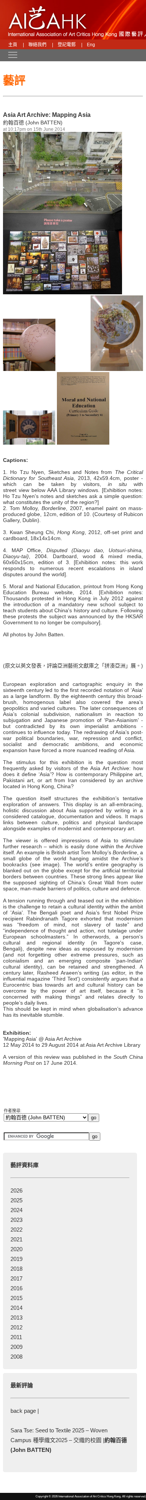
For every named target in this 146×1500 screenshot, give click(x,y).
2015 (16, 1298)
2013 (16, 1317)
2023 (16, 1220)
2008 (16, 1356)
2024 (16, 1210)
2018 (16, 1268)
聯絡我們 (37, 44)
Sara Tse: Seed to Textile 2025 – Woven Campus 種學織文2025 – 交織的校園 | (68, 1440)
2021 (16, 1239)
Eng (91, 44)
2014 (16, 1308)
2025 (16, 1200)
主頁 (12, 44)
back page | (24, 1411)
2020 (16, 1249)
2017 (16, 1278)
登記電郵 (67, 44)
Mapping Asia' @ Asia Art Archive (43, 1039)
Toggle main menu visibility (9, 54)
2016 (16, 1288)
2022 (16, 1229)
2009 (16, 1347)
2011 (16, 1337)
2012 (16, 1327)
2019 (16, 1259)
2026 (16, 1190)
